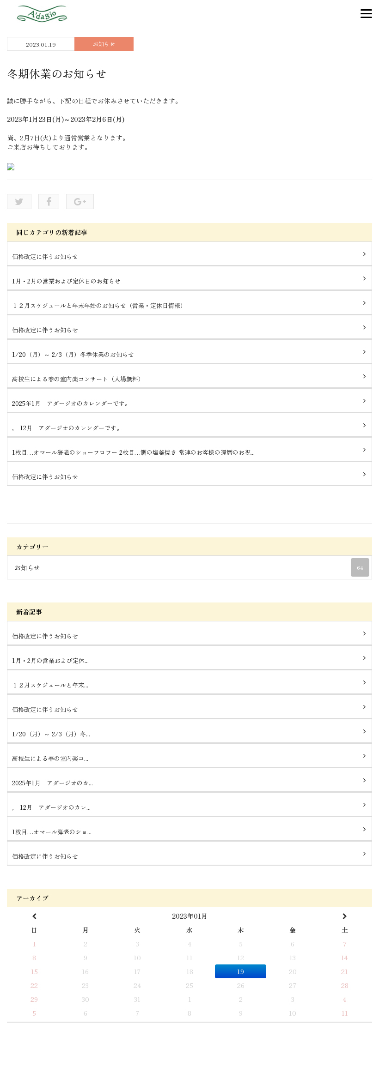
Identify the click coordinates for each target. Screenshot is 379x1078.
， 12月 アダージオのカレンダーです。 (67, 427)
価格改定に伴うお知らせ (45, 256)
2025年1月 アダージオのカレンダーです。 (71, 403)
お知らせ (104, 44)
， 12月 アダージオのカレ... (51, 807)
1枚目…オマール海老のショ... (52, 831)
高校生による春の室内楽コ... (50, 758)
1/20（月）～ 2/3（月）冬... (51, 733)
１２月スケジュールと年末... (50, 685)
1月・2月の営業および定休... (50, 660)
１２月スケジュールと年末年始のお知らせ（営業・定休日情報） (99, 305)
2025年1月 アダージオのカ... (52, 782)
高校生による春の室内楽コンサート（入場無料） (78, 378)
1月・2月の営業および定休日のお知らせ (66, 281)
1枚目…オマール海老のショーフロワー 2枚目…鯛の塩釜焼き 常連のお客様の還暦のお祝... (133, 452)
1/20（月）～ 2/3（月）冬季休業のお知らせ (73, 354)
